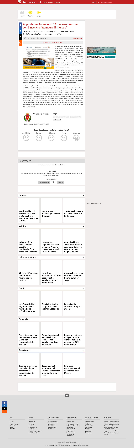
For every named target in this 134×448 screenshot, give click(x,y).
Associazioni (77, 38)
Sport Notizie (88, 430)
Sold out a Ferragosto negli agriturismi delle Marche (72, 369)
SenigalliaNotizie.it (89, 421)
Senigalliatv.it (88, 423)
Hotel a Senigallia (108, 423)
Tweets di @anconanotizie (94, 203)
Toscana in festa (70, 432)
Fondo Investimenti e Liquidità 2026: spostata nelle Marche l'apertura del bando (51, 340)
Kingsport (87, 428)
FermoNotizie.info (52, 427)
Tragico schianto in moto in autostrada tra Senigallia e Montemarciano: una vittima (28, 216)
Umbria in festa (70, 434)
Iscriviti (30, 425)
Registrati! (60, 182)
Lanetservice (55, 445)
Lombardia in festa (71, 428)
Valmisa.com (88, 424)
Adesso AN (22, 16)
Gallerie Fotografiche (34, 430)
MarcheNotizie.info (52, 421)
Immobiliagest (88, 432)
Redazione (31, 424)
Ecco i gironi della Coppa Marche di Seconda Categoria (50, 306)
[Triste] (38, 138)
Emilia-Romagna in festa (72, 424)
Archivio (31, 423)
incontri (78, 117)
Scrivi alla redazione (33, 432)
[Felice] (64, 138)
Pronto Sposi (88, 431)
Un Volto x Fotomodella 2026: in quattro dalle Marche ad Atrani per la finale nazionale (51, 279)
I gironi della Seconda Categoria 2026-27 (73, 306)
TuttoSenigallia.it (89, 425)
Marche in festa (70, 421)
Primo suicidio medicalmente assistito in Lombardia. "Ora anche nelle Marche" (28, 247)
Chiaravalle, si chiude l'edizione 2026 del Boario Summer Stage (73, 276)
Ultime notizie (32, 421)
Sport (11, 427)
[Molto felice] (76, 138)
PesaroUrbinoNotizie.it (53, 423)
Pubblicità (75, 445)
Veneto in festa (70, 435)
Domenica (30, 16)
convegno (72, 117)
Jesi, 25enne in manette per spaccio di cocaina (51, 213)
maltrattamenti (57, 120)
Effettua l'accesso (44, 182)
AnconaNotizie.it (51, 424)
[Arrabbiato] (26, 138)
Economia (12, 428)
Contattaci (31, 428)
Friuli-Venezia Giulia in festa (73, 425)
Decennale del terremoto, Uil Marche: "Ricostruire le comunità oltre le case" (51, 371)
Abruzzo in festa (70, 423)
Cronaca (12, 421)
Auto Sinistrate (88, 427)
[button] (94, 2)
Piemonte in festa (71, 430)
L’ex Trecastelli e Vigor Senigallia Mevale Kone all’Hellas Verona (27, 307)
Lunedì (39, 16)
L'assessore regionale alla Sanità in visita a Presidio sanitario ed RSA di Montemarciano (51, 247)
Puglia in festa (70, 431)
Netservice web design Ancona (111, 421)
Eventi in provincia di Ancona (35, 431)
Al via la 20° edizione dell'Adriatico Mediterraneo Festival (28, 276)
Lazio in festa (70, 427)
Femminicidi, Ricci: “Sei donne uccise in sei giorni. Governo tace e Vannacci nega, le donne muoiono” (73, 248)
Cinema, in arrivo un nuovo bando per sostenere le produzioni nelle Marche (28, 371)
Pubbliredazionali (33, 427)
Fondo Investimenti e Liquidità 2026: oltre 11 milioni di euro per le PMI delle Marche (73, 340)
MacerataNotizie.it (52, 425)
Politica (11, 423)
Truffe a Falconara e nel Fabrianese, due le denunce (73, 213)
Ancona (55, 117)
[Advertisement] (101, 33)
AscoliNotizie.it (51, 428)
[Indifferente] (51, 138)
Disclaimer (69, 445)
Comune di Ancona (41, 114)
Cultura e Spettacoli (14, 424)
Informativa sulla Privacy (83, 445)
